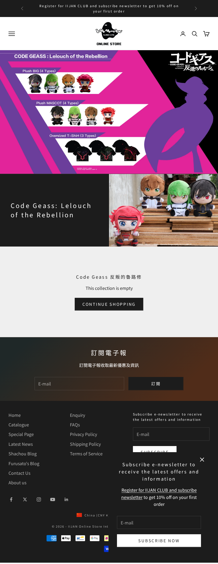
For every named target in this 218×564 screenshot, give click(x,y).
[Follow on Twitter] (25, 499)
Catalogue (19, 424)
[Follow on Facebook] (11, 499)
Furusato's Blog (24, 463)
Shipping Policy (85, 444)
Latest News (21, 444)
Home (15, 415)
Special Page (21, 434)
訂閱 (156, 383)
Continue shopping (109, 304)
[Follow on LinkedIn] (66, 499)
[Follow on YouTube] (52, 499)
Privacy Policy (83, 434)
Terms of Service (86, 453)
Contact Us (19, 473)
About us (17, 482)
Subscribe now (158, 540)
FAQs (75, 424)
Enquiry (77, 415)
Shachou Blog (23, 453)
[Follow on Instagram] (38, 499)
